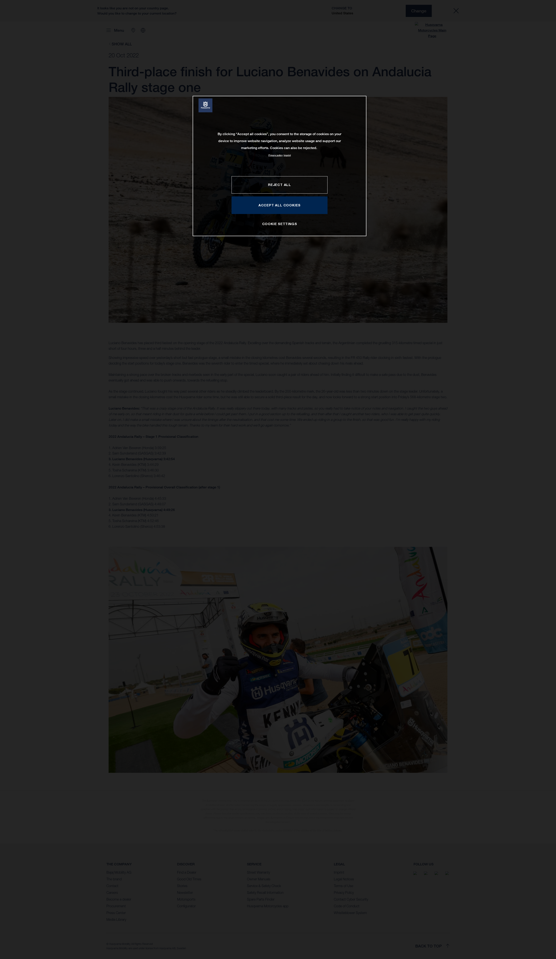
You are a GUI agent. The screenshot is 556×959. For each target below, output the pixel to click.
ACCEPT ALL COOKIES (279, 205)
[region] (279, 166)
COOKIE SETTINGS (279, 224)
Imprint (287, 155)
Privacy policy (275, 155)
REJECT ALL (279, 185)
